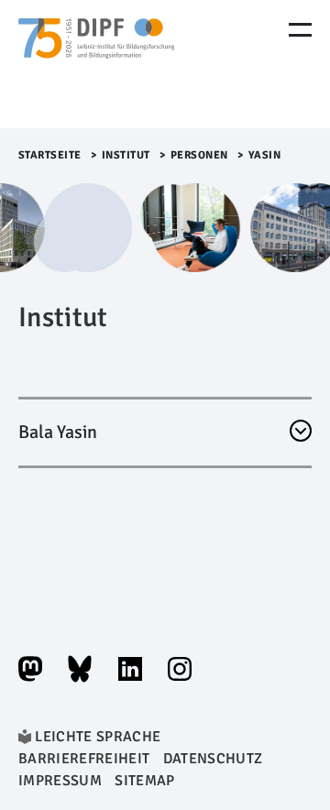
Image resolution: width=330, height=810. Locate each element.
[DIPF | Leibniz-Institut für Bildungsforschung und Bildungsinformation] (96, 64)
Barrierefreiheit (83, 759)
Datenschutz (213, 759)
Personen (199, 155)
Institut (126, 155)
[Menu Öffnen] (300, 29)
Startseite (50, 155)
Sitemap (144, 781)
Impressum (60, 781)
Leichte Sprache (97, 737)
